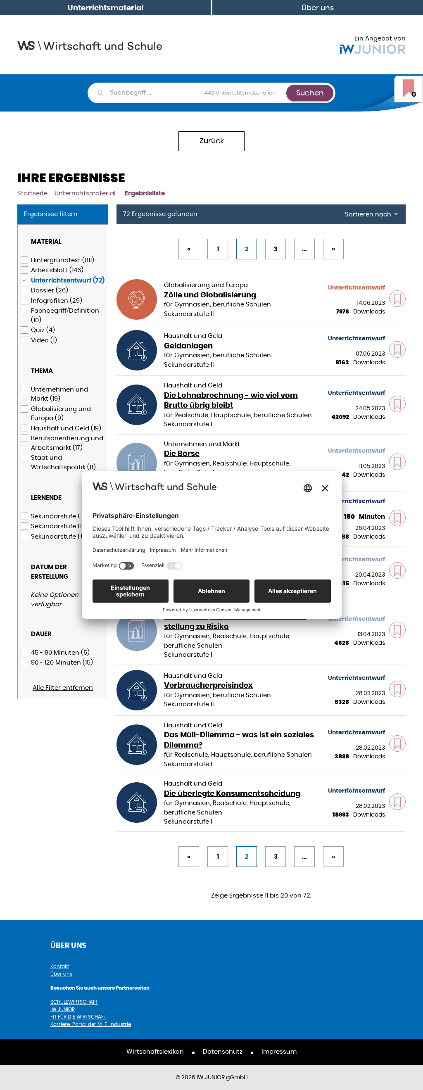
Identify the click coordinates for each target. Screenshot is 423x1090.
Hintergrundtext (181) (62, 260)
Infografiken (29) (56, 300)
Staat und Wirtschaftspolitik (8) (63, 462)
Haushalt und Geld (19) (66, 428)
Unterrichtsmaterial (105, 7)
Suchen (310, 93)
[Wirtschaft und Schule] (89, 45)
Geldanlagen (188, 345)
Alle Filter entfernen (63, 687)
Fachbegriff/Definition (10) (65, 315)
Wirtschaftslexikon (155, 1051)
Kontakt (59, 966)
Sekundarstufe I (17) (61, 536)
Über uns (318, 7)
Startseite (32, 193)
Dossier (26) (49, 290)
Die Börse (182, 453)
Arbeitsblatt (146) (57, 270)
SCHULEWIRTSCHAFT (74, 1001)
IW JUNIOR (62, 1009)
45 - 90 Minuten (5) (60, 652)
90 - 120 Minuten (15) (62, 662)
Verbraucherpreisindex (208, 685)
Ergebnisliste (145, 193)
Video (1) (44, 340)
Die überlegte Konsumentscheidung (232, 793)
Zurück (212, 140)
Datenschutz (222, 1051)
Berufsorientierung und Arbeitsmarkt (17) (67, 443)
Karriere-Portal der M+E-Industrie (90, 1024)
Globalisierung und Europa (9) (61, 413)
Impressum (279, 1051)
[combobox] (197, 93)
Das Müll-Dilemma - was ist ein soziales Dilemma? (239, 739)
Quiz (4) (43, 329)
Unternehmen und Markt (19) (59, 394)
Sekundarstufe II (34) (63, 526)
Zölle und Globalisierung (210, 295)
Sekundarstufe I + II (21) (66, 516)
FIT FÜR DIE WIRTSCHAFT (78, 1016)
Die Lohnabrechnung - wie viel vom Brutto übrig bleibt (231, 400)
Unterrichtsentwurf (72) (68, 280)
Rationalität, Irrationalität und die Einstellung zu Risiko (235, 621)
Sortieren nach (369, 214)
